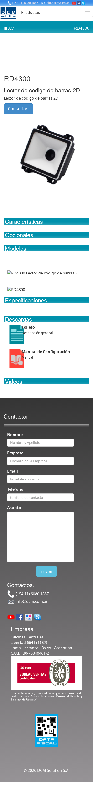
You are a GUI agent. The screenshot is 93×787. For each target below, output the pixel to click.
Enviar (46, 571)
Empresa (15, 453)
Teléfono (15, 489)
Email (12, 471)
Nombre (15, 434)
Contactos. (20, 585)
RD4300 (81, 28)
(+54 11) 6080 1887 (25, 3)
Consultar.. (18, 108)
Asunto (14, 507)
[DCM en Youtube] (74, 3)
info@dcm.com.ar (57, 3)
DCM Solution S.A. (53, 770)
